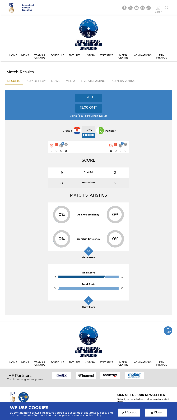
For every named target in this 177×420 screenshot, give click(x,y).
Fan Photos (161, 56)
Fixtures (74, 55)
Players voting (123, 81)
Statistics (106, 55)
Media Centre (123, 56)
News (25, 55)
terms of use (80, 412)
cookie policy (93, 415)
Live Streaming (93, 81)
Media (70, 81)
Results (13, 81)
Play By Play (36, 81)
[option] (62, 375)
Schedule (57, 55)
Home (13, 55)
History (90, 55)
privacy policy (98, 412)
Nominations (142, 55)
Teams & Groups (39, 56)
